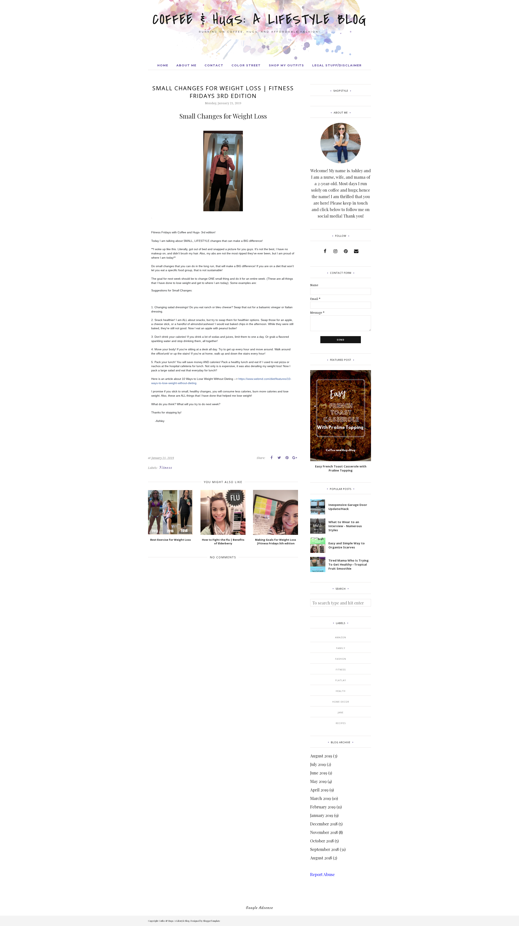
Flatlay (340, 680)
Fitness (166, 467)
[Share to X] (279, 458)
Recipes (341, 723)
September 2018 (324, 849)
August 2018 (321, 857)
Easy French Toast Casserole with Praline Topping (340, 468)
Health (340, 690)
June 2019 (318, 772)
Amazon (340, 637)
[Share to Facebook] (271, 458)
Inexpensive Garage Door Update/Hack (347, 507)
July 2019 (318, 764)
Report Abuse (322, 874)
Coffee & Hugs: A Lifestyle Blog (259, 20)
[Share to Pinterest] (287, 458)
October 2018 (322, 840)
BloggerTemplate (211, 920)
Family (340, 648)
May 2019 (318, 781)
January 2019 (321, 815)
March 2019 (320, 798)
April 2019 (319, 789)
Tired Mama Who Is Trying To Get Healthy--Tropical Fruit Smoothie (348, 564)
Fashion (340, 658)
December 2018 (324, 823)
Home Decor (340, 701)
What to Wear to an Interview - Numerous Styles (345, 526)
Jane (340, 712)
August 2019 (321, 755)
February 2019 (323, 806)
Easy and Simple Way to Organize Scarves (346, 545)
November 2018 (324, 832)
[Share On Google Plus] (294, 458)
